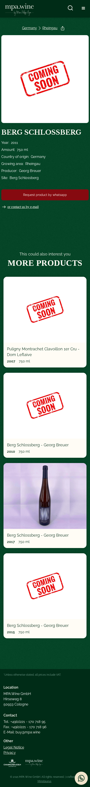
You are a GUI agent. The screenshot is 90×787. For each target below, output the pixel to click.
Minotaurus (45, 781)
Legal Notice (13, 747)
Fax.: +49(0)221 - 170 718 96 (25, 727)
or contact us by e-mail (23, 207)
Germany (29, 28)
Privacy (9, 753)
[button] (83, 8)
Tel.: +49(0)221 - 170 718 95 (24, 722)
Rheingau (49, 28)
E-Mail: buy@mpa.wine (21, 732)
